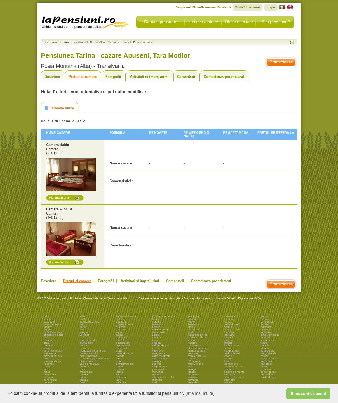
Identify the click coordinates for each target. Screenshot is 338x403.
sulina (119, 358)
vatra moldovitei (161, 355)
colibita (120, 355)
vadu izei (49, 363)
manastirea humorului (93, 350)
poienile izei (123, 342)
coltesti (192, 342)
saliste (120, 334)
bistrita (120, 369)
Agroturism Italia (171, 298)
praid (47, 342)
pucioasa (266, 326)
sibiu (46, 358)
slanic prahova (52, 361)
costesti (229, 334)
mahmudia (86, 371)
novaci (156, 348)
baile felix (49, 321)
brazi (119, 350)
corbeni (84, 348)
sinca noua (195, 345)
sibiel (83, 316)
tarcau (156, 374)
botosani (121, 377)
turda (191, 366)
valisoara (266, 332)
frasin (83, 382)
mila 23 (120, 340)
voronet (84, 334)
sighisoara (50, 353)
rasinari (156, 324)
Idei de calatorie (203, 22)
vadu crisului (232, 353)
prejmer (228, 340)
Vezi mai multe (59, 197)
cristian (265, 355)
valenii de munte (234, 371)
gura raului (50, 379)
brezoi (264, 316)
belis (46, 337)
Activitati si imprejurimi (149, 77)
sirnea (228, 382)
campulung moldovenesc (95, 358)
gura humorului (53, 350)
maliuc (228, 342)
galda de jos (268, 377)
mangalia (266, 337)
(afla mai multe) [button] (200, 393)
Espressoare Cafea (250, 298)
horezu (120, 361)
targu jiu (229, 337)
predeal (48, 345)
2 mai (155, 318)
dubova (120, 326)
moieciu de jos (52, 324)
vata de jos (267, 350)
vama (47, 348)
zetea (191, 358)
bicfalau (229, 332)
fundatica (266, 361)
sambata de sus (53, 334)
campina (266, 369)
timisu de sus (232, 329)
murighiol (121, 348)
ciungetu (193, 329)
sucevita (121, 382)
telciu (264, 342)
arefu (155, 382)
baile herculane (53, 332)
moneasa (157, 371)
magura (156, 321)
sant (118, 374)
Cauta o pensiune (160, 22)
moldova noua (161, 329)
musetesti (266, 363)
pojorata (193, 318)
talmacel (266, 329)
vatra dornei (231, 324)
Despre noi (183, 7)
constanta (267, 321)
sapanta (121, 321)
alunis (264, 366)
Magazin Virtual (225, 298)
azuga (192, 369)
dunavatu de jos (198, 348)
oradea (156, 342)
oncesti (265, 345)
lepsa (119, 332)
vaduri (228, 326)
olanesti (265, 348)
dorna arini (86, 342)
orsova (84, 374)
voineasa (157, 350)
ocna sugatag (196, 350)
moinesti (157, 361)
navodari (193, 382)
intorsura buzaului (163, 377)
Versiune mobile (117, 298)
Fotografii (113, 77)
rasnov (48, 326)
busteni (84, 366)
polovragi (121, 337)
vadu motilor (159, 358)
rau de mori (123, 345)
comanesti (158, 332)
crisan (47, 366)
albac (47, 371)
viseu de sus (268, 340)
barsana (229, 318)
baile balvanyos (197, 334)
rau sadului (267, 374)
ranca (47, 369)
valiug (228, 348)
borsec (156, 326)
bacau (228, 321)
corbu (191, 332)
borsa (83, 377)
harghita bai (231, 350)
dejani (155, 334)
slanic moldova (89, 355)
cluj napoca (87, 361)
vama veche (195, 363)
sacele (265, 324)
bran (46, 316)
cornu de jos (268, 371)
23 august (194, 361)
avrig (83, 329)
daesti (192, 371)
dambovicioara (125, 363)
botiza (83, 345)
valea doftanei (124, 353)
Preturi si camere (83, 77)
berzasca (230, 374)
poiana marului (89, 353)
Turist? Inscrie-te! (247, 7)
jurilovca (193, 377)
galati (191, 326)
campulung (50, 374)
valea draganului (90, 363)
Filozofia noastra (204, 7)
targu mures (123, 329)
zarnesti (48, 340)
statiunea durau (198, 337)
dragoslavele (268, 353)
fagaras (193, 374)
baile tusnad (87, 340)
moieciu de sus (53, 355)
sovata (48, 318)
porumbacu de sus (163, 316)
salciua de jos (160, 345)
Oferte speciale (239, 22)
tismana (193, 379)
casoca (156, 337)
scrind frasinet (269, 358)
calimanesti (231, 316)
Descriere (52, 77)
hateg (119, 318)
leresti (119, 371)
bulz (226, 361)
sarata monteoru (126, 316)
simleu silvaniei (270, 334)
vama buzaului (197, 355)
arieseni (48, 329)
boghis (228, 358)
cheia (83, 326)
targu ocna (158, 353)
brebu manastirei (234, 366)
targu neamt (159, 366)
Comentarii (186, 77)
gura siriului (159, 369)
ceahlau (229, 355)
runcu (119, 366)
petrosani (49, 377)
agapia (84, 332)
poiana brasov (124, 324)
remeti (83, 369)
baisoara (193, 324)
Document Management (198, 298)
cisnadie (229, 369)
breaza (48, 382)
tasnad (84, 379)
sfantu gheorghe (234, 377)
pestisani (193, 353)
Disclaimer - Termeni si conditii (88, 298)
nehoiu (265, 318)
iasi (82, 324)
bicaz (155, 340)
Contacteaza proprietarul (224, 77)
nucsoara (194, 316)
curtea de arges (89, 321)
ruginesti (229, 379)
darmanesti (231, 363)
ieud (118, 379)
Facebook (224, 7)
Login (271, 7)
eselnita (84, 318)
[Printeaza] (292, 42)
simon (191, 321)
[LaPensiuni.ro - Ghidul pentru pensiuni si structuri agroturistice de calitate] (85, 21)
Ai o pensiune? (276, 22)
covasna (85, 337)
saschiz (156, 363)
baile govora (232, 345)
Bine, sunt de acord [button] (308, 393)
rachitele (157, 379)
